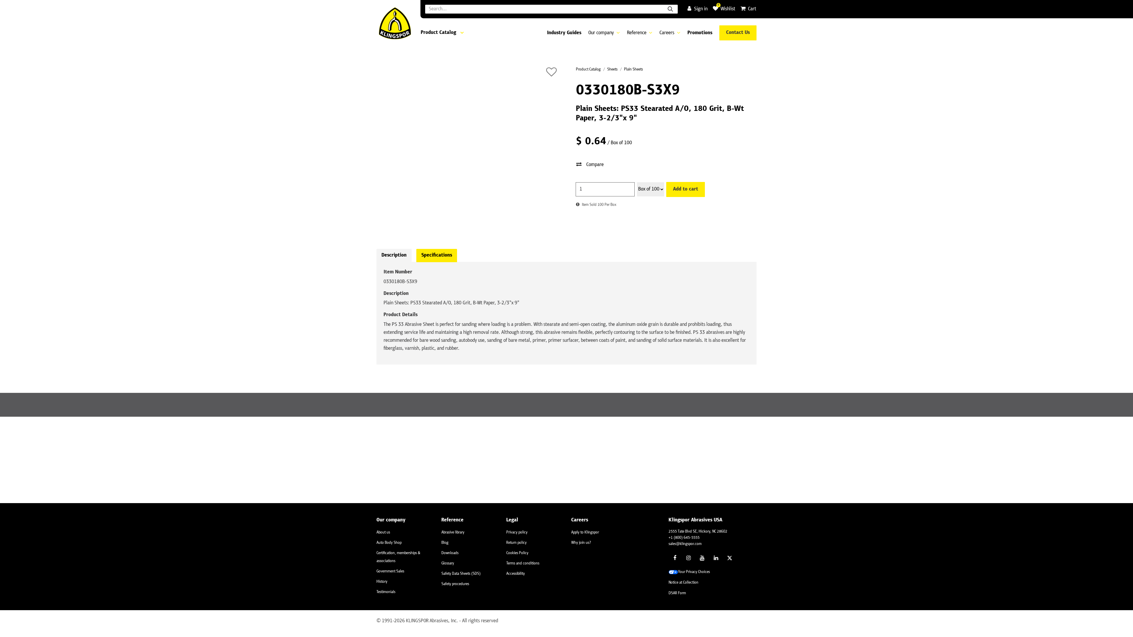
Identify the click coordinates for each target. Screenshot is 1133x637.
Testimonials (385, 592)
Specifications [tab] (436, 255)
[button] (551, 72)
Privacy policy (517, 532)
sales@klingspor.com (685, 544)
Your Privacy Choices (694, 572)
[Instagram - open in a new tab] (688, 558)
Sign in (701, 9)
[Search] (670, 9)
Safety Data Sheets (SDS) (461, 574)
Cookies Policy (517, 553)
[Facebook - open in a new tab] (674, 558)
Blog (444, 543)
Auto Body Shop (389, 543)
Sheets (612, 69)
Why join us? (581, 543)
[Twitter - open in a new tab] (729, 558)
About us (383, 532)
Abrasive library (452, 532)
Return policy (516, 543)
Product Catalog (588, 69)
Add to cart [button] (685, 189)
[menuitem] (564, 33)
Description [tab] (394, 255)
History (381, 581)
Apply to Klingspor (585, 532)
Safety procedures (455, 584)
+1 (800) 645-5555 (684, 538)
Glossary (447, 563)
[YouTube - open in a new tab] (702, 558)
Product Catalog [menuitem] (438, 32)
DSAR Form (677, 593)
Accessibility (515, 574)
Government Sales (390, 571)
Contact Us (738, 32)
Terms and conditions (522, 563)
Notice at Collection (683, 582)
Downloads (450, 553)
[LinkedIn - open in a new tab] (715, 558)
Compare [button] (595, 165)
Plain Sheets (633, 69)
